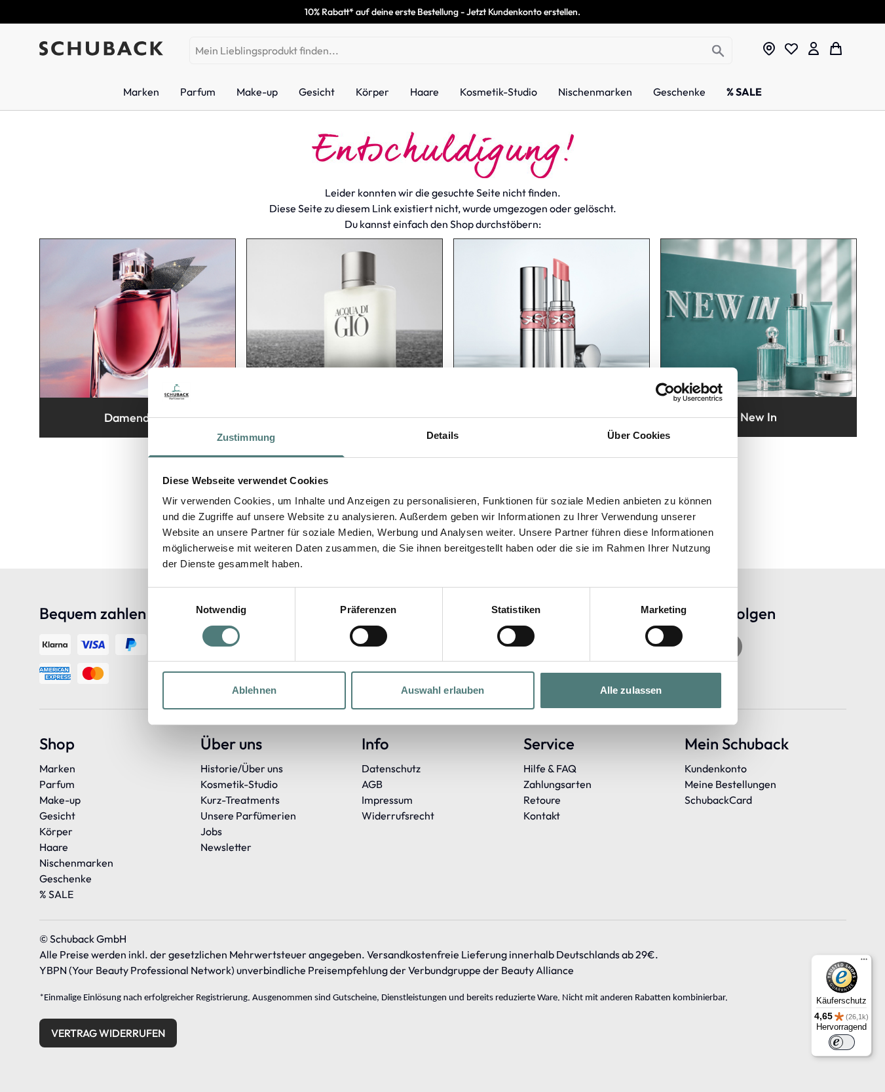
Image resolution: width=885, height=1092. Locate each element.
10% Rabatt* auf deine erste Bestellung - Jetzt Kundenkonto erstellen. (442, 12)
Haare (53, 847)
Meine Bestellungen (730, 784)
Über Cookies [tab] (638, 435)
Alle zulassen (631, 690)
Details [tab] (442, 435)
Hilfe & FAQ (549, 768)
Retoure (542, 799)
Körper (56, 831)
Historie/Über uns (241, 768)
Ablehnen (254, 690)
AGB (372, 784)
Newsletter (226, 847)
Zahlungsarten (557, 784)
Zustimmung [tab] (246, 437)
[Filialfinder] (769, 48)
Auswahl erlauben (443, 690)
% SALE (56, 894)
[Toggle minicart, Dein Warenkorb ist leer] (835, 48)
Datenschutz (391, 768)
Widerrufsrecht (398, 815)
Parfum (57, 784)
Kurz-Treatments (240, 799)
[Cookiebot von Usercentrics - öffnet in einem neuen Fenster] (665, 392)
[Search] (718, 51)
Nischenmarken (76, 862)
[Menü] (864, 962)
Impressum (387, 799)
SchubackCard (718, 799)
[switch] (368, 636)
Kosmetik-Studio (239, 784)
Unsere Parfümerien (248, 815)
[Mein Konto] (813, 48)
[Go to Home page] (101, 48)
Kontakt (541, 815)
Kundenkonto (716, 768)
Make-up (60, 799)
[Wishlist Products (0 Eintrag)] (791, 48)
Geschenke (65, 878)
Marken (57, 768)
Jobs (211, 831)
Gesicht (57, 815)
